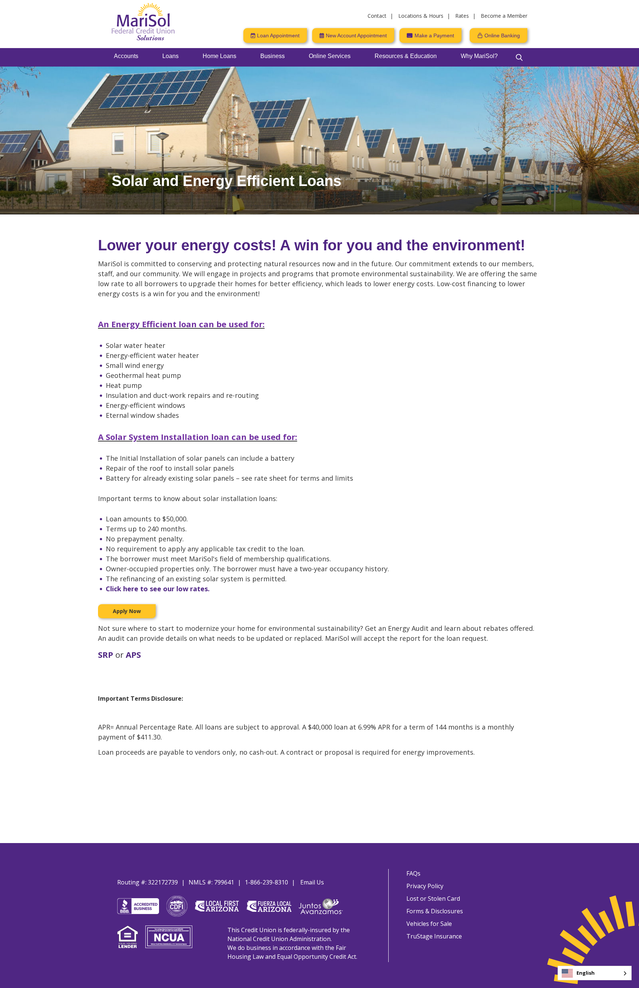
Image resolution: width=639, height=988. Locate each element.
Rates (462, 15)
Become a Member (504, 15)
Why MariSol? (479, 56)
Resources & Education (406, 56)
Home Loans (219, 56)
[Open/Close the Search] (519, 57)
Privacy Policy (424, 886)
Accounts (126, 56)
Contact (377, 15)
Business (272, 56)
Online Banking (502, 35)
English (586, 973)
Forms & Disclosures (434, 911)
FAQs (413, 873)
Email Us (312, 882)
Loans (170, 56)
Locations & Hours (420, 15)
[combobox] (595, 973)
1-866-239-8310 (266, 882)
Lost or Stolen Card (433, 898)
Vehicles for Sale (429, 924)
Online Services (330, 56)
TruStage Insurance (434, 936)
